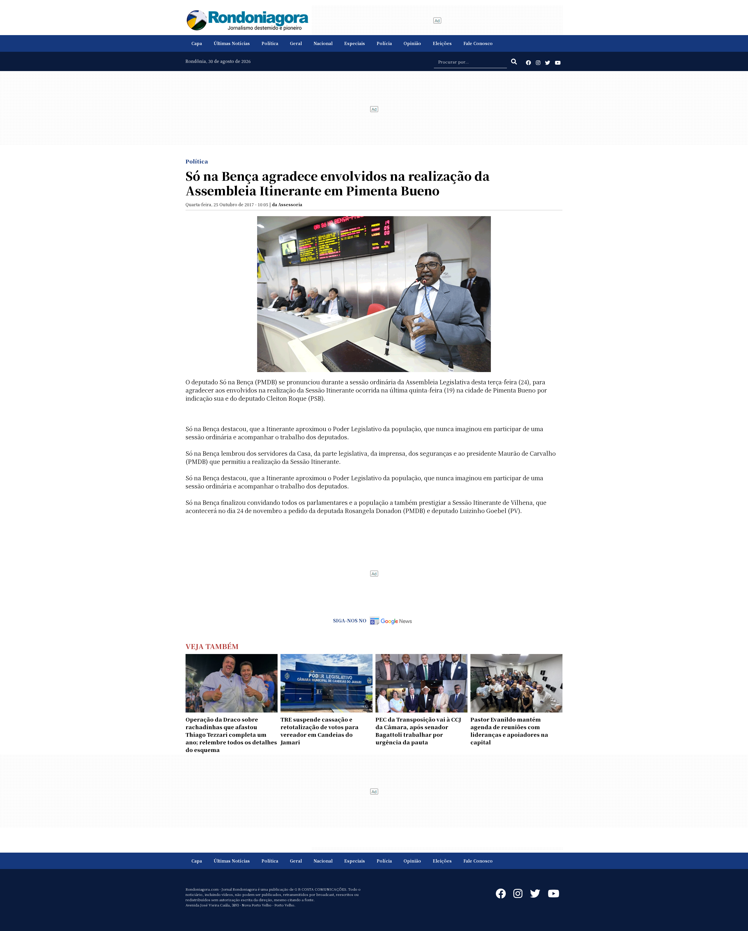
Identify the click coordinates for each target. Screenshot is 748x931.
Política (270, 43)
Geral (296, 43)
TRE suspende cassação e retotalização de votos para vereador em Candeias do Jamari (319, 730)
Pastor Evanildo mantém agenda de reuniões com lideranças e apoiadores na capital (509, 730)
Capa (196, 43)
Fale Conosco (478, 43)
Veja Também (212, 646)
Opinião (412, 43)
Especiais (354, 43)
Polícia (384, 43)
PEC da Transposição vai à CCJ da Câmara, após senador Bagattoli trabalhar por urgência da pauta (418, 730)
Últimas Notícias (232, 43)
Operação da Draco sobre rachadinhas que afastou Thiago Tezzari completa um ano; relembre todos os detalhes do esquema (231, 734)
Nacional (323, 43)
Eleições (442, 43)
